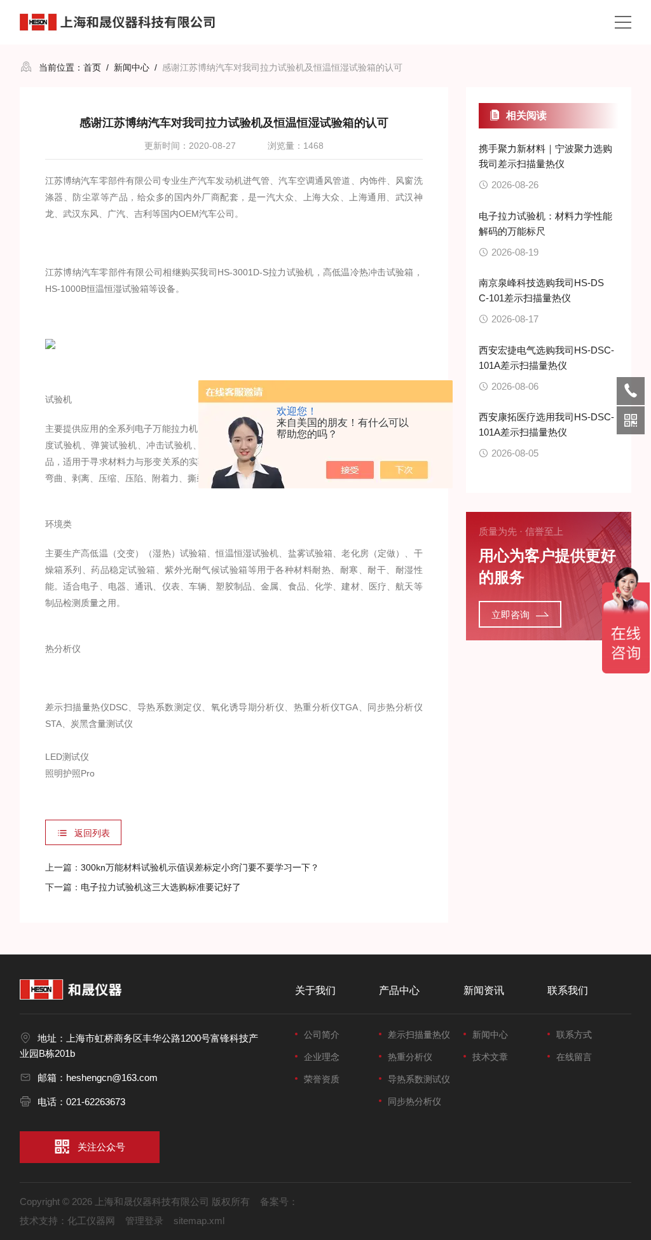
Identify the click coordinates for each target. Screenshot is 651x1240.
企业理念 (321, 1057)
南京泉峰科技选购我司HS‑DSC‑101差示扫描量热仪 (541, 290)
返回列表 (92, 833)
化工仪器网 (91, 1220)
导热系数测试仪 (419, 1079)
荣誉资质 (321, 1079)
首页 (92, 67)
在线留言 (574, 1057)
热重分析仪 (410, 1057)
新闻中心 (131, 67)
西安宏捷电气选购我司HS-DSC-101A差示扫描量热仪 (546, 358)
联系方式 (574, 1035)
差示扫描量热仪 (419, 1035)
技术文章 (490, 1057)
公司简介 (321, 1035)
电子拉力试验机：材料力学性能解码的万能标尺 (545, 223)
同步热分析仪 (414, 1101)
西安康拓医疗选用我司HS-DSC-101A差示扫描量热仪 (546, 424)
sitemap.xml (199, 1220)
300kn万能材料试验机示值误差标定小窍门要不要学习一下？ (200, 867)
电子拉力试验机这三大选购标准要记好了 (161, 887)
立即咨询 (510, 614)
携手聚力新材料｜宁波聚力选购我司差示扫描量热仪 (545, 156)
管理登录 (144, 1220)
